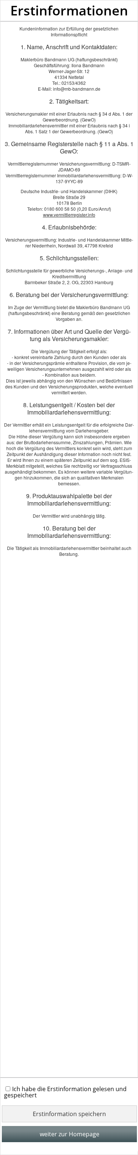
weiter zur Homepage (69, 1134)
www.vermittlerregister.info (69, 214)
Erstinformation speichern (69, 1114)
